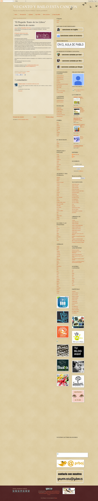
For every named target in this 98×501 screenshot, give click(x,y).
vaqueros (58, 169)
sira (74, 156)
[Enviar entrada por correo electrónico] (25, 74)
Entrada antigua (50, 117)
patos (58, 276)
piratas (58, 166)
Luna (73, 204)
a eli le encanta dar (60, 75)
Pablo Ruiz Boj (76, 154)
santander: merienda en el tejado (78, 242)
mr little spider (59, 111)
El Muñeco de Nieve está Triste (78, 190)
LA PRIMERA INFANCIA (78, 145)
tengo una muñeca (75, 309)
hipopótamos (59, 266)
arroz (58, 122)
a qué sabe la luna (60, 77)
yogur (58, 135)
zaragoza (23, 72)
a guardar (74, 291)
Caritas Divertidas (75, 187)
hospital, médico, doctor (61, 202)
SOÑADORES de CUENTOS (79, 124)
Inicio (16, 14)
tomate (58, 134)
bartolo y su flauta (75, 296)
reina (57, 167)
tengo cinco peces (60, 101)
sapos (58, 286)
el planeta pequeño (60, 100)
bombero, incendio (60, 182)
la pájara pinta (74, 301)
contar (58, 190)
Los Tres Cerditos (75, 202)
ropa (57, 214)
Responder (20, 90)
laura (73, 275)
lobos (58, 271)
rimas (58, 22)
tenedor (58, 219)
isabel (73, 273)
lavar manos (59, 207)
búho (57, 249)
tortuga (58, 291)
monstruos (59, 164)
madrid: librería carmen (76, 230)
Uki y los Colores (75, 209)
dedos (58, 145)
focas (58, 261)
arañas (58, 246)
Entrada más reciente (18, 117)
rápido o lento (59, 215)
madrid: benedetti (75, 223)
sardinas (58, 132)
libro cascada (59, 85)
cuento (58, 20)
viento (58, 240)
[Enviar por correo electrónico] (16, 74)
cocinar (58, 185)
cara (57, 141)
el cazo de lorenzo (60, 79)
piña (57, 130)
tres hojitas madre (75, 311)
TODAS (73, 220)
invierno (58, 228)
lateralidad (58, 205)
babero (58, 180)
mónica (73, 278)
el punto (58, 80)
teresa (73, 285)
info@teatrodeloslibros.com (33, 65)
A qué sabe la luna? (75, 184)
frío (57, 226)
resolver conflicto (60, 210)
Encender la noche (75, 197)
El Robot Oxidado (75, 195)
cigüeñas (58, 256)
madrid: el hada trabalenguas (77, 225)
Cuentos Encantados (78, 107)
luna (57, 89)
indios (58, 162)
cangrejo (58, 252)
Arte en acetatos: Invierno (82, 137)
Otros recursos (46, 14)
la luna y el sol (74, 299)
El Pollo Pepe (74, 194)
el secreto (58, 82)
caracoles (58, 254)
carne (58, 124)
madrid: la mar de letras (76, 228)
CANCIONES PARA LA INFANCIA (52, 491)
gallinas (58, 262)
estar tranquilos (59, 197)
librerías (20, 72)
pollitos (58, 281)
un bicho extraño (60, 92)
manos (58, 146)
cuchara (58, 192)
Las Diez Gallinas (75, 200)
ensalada (58, 127)
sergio (73, 281)
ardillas (58, 247)
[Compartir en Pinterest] (22, 74)
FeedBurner (81, 171)
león (57, 269)
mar (57, 231)
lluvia (57, 230)
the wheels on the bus (61, 114)
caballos (58, 251)
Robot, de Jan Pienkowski (77, 254)
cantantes (30, 14)
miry (73, 276)
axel (73, 270)
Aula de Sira (76, 135)
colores (58, 187)
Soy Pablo (37, 14)
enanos (58, 157)
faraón (58, 161)
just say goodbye (60, 109)
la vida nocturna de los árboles (62, 84)
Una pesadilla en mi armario (77, 210)
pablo (73, 280)
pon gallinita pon (75, 306)
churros (58, 125)
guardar (58, 200)
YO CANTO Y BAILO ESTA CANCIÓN (45, 6)
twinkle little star (59, 116)
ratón (58, 284)
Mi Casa (73, 205)
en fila (58, 195)
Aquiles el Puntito (75, 185)
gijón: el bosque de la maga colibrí (78, 240)
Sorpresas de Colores (76, 207)
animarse (58, 177)
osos (57, 274)
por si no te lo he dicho (61, 90)
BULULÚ (81, 98)
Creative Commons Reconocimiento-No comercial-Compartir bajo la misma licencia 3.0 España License (49, 493)
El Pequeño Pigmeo (75, 192)
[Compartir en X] (19, 74)
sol (57, 238)
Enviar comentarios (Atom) (23, 119)
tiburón (58, 289)
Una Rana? (74, 212)
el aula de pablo (56, 14)
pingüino (58, 279)
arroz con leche (75, 294)
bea (72, 271)
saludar (58, 217)
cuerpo (58, 143)
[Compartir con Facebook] (20, 74)
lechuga (58, 129)
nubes (58, 233)
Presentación (23, 14)
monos (58, 272)
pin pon (73, 304)
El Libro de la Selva (75, 189)
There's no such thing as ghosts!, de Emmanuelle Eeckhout (78, 262)
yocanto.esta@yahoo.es (30, 66)
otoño (58, 235)
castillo (58, 156)
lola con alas (59, 87)
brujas (58, 154)
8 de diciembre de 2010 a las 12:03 (32, 83)
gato (57, 264)
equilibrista (59, 159)
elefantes (58, 259)
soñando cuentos (21, 83)
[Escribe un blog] (17, 74)
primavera (58, 236)
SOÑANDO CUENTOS (78, 97)
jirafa (57, 267)
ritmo (57, 212)
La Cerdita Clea (75, 199)
